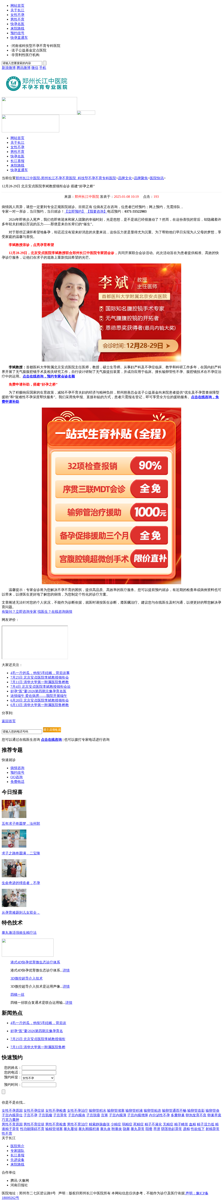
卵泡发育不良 (196, 1115)
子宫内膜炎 (76, 1115)
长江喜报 (17, 161)
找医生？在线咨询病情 (54, 611)
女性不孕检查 (55, 1110)
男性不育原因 (12, 1124)
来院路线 (17, 28)
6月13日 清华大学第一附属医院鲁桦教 (39, 705)
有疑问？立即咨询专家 (19, 611)
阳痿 (148, 1129)
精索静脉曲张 (99, 1124)
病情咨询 (17, 768)
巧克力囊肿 (10, 1120)
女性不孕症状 (34, 1110)
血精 (192, 1124)
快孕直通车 (19, 37)
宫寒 (104, 1115)
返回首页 (9, 721)
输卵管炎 (213, 1110)
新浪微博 (9, 68)
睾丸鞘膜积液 (88, 1129)
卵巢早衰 (214, 1115)
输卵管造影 (196, 1110)
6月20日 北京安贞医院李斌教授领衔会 (39, 700)
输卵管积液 (134, 1110)
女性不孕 (17, 15)
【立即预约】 (74, 211)
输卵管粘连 (152, 1110)
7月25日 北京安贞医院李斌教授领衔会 (39, 677)
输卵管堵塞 (116, 1110)
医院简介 (17, 1146)
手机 (42, 68)
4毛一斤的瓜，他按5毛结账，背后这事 (40, 673)
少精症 (116, 1124)
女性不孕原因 (12, 1110)
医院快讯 (157, 178)
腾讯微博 (23, 68)
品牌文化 (125, 178)
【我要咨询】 (96, 211)
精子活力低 (205, 1124)
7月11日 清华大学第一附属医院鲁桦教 (39, 682)
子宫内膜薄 (117, 1115)
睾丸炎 (105, 1129)
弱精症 (127, 1124)
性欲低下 (198, 1129)
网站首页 (17, 5)
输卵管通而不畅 (174, 1110)
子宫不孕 (30, 1115)
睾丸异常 (138, 1129)
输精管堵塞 (54, 1129)
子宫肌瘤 (45, 1115)
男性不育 (17, 19)
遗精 (186, 1129)
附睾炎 (117, 1129)
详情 (66, 970)
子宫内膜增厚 (137, 1115)
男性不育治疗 (77, 1124)
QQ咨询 (16, 777)
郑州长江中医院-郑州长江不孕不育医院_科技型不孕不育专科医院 (66, 178)
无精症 (168, 1124)
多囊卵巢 (178, 1115)
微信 (34, 68)
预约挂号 (17, 33)
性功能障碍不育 (32, 1129)
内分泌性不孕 (159, 1115)
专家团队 (17, 1150)
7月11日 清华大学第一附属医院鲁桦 (37, 1047)
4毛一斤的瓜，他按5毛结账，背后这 (38, 1023)
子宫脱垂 (93, 1115)
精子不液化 (153, 1124)
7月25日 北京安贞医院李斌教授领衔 (37, 1039)
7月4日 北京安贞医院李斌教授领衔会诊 (40, 686)
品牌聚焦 (141, 178)
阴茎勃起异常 (171, 1129)
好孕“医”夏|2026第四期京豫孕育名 (36, 1031)
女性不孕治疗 (77, 1110)
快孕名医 (17, 24)
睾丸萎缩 (71, 1129)
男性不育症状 (34, 1124)
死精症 (138, 1124)
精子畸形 (181, 1124)
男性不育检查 (55, 1124)
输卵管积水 (97, 1110)
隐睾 (126, 1129)
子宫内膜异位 (12, 1115)
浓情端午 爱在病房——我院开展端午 (38, 696)
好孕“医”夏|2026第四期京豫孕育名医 (38, 691)
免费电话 (17, 782)
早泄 (156, 1129)
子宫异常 (60, 1115)
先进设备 (17, 1160)
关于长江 (17, 10)
